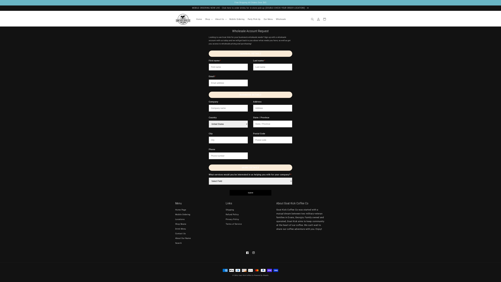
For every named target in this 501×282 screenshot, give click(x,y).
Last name (259, 60)
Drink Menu (180, 229)
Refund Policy (232, 214)
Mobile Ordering (182, 214)
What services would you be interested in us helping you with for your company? (250, 174)
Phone (212, 149)
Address (257, 102)
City (211, 133)
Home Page (180, 210)
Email (212, 76)
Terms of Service (234, 224)
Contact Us (180, 233)
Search (178, 243)
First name (215, 60)
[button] (209, 19)
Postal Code (259, 133)
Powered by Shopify (261, 275)
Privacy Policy (232, 219)
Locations (180, 219)
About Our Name (183, 238)
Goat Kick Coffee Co (246, 275)
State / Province (261, 117)
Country (213, 117)
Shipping (230, 210)
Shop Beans (180, 224)
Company (213, 102)
